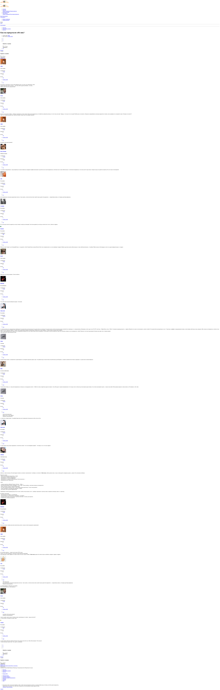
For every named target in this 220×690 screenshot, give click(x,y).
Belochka (2, 283)
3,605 (4, 374)
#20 (3, 638)
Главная (4, 9)
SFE (1, 178)
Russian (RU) (5, 673)
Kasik (1, 256)
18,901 (4, 460)
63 (3, 352)
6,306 (4, 288)
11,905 (4, 156)
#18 (3, 579)
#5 (3, 195)
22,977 (4, 316)
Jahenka (2, 454)
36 (3, 77)
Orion (1, 341)
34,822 (4, 346)
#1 (3, 82)
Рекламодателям (6, 12)
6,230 (4, 101)
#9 (3, 299)
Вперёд (1, 50)
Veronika (2, 206)
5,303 (4, 71)
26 (3, 48)
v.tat (1, 563)
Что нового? (5, 13)
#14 (3, 443)
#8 (3, 272)
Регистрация (2, 25)
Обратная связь (6, 675)
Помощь (4, 678)
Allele (9, 35)
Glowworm (2, 310)
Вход (1, 23)
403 (3, 628)
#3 (3, 140)
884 (3, 234)
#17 (3, 550)
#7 (3, 245)
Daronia (2, 228)
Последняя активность (14, 14)
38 (3, 107)
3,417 (4, 211)
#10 (3, 327)
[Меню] (0, 4)
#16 (3, 523)
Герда (1, 95)
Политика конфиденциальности (9, 677)
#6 (3, 222)
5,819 (4, 261)
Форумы (4, 10)
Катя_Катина (3, 151)
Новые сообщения (6, 11)
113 (3, 162)
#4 (3, 167)
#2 (3, 112)
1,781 (4, 568)
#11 (3, 357)
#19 (3, 612)
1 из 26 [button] (1, 51)
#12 (3, 384)
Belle (1, 368)
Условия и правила (6, 676)
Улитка (1, 622)
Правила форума (13, 11)
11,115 (4, 184)
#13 (3, 412)
